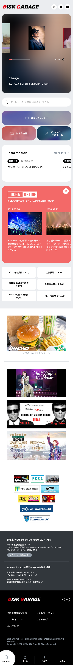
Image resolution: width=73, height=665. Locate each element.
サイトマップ (42, 619)
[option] (36, 52)
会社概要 (11, 626)
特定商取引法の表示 (17, 612)
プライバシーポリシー (46, 612)
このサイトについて (16, 619)
